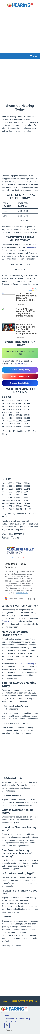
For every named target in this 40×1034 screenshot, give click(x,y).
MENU (34, 56)
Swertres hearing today (11, 621)
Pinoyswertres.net (21, 364)
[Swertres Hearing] (20, 5)
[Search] (7, 1025)
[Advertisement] (20, 30)
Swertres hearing (27, 664)
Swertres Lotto (31, 247)
